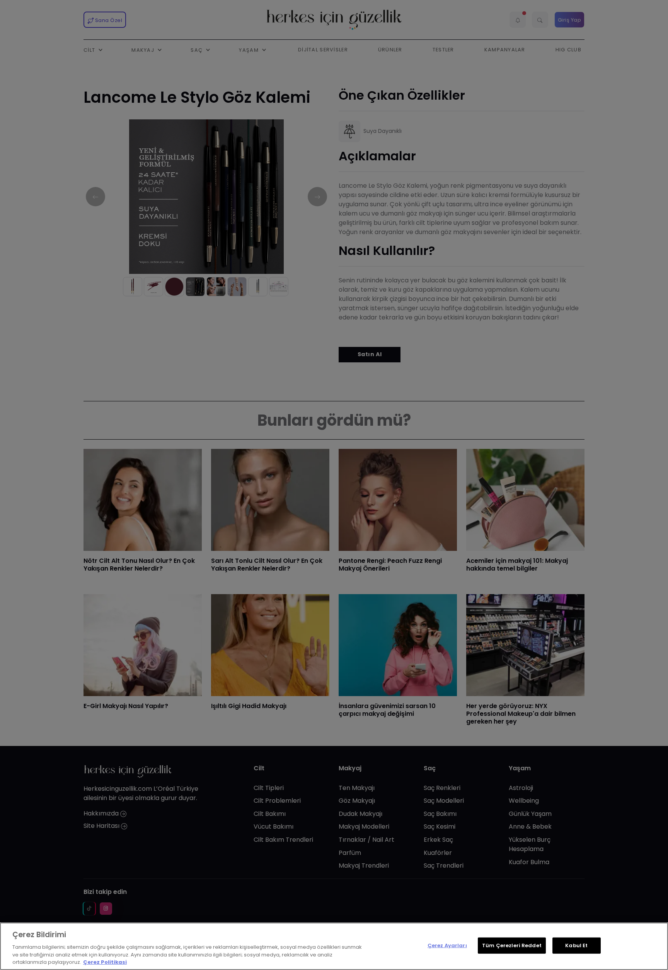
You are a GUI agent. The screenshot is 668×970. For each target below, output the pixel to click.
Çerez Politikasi (105, 962)
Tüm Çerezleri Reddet (512, 945)
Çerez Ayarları (447, 945)
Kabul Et (576, 945)
